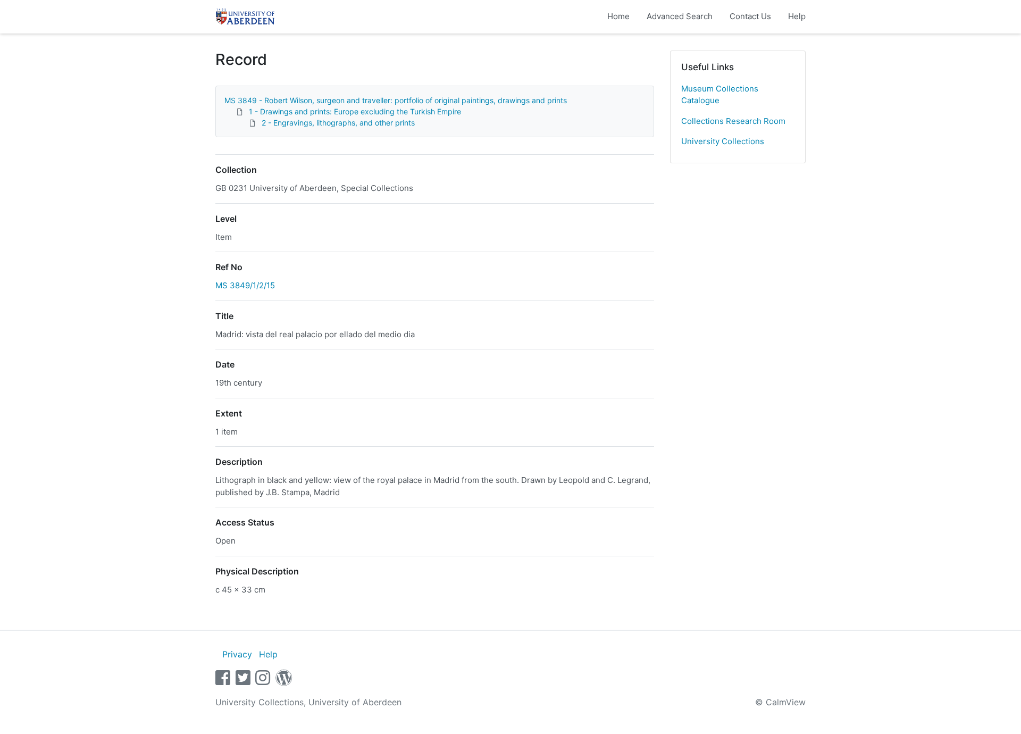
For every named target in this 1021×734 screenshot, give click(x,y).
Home (618, 16)
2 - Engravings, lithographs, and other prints (338, 122)
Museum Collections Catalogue (719, 95)
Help (797, 16)
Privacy (237, 654)
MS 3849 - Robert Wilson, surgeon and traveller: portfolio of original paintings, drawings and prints (395, 100)
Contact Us (750, 16)
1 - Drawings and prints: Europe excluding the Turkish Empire (355, 111)
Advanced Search (680, 16)
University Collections (722, 141)
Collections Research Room (733, 121)
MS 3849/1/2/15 (245, 285)
